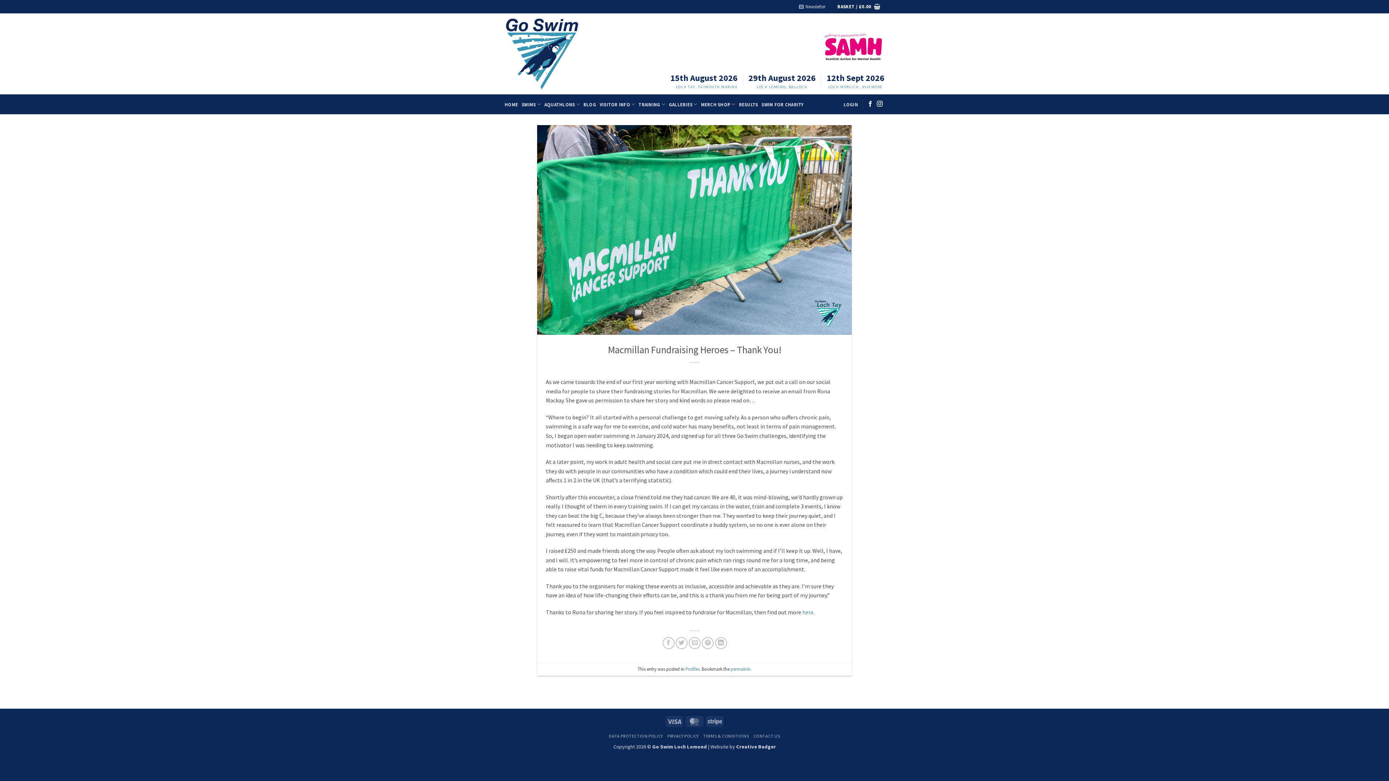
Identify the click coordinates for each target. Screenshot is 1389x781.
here (808, 612)
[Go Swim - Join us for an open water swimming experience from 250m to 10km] (551, 53)
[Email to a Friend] (695, 643)
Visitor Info (615, 104)
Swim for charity (782, 104)
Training (649, 104)
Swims (529, 104)
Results (748, 104)
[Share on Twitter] (682, 643)
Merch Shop (716, 104)
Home (511, 104)
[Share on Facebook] (669, 643)
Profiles (692, 669)
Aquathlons (559, 104)
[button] (812, 6)
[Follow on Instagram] (880, 104)
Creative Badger (756, 746)
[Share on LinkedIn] (721, 643)
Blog (589, 104)
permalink (740, 669)
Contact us (766, 736)
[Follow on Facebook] (870, 104)
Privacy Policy (683, 736)
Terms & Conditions (726, 736)
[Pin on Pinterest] (708, 643)
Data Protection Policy (636, 736)
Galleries (680, 104)
